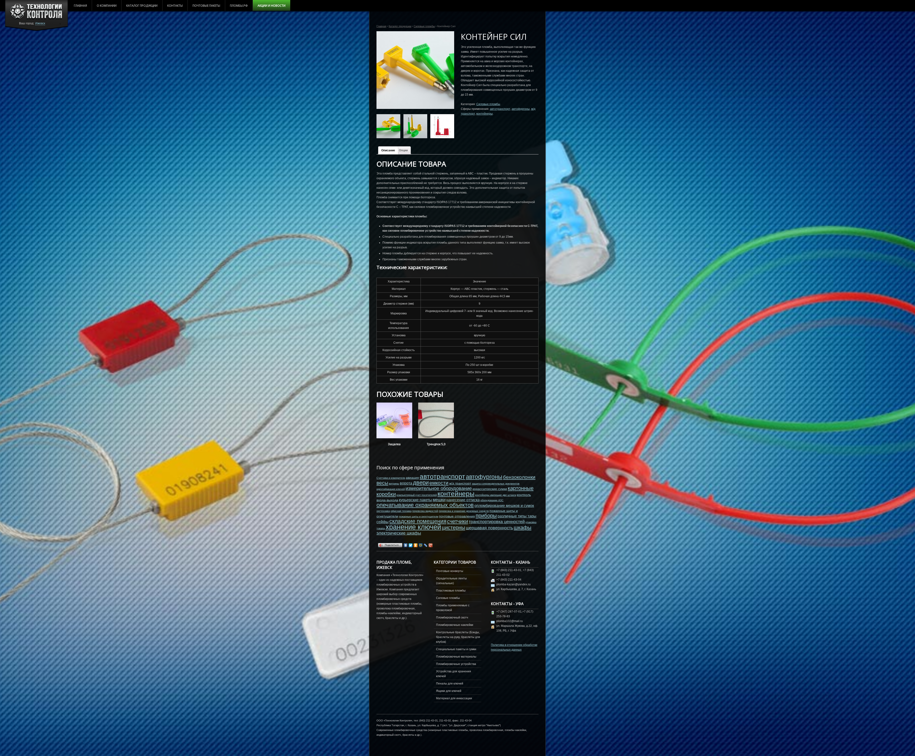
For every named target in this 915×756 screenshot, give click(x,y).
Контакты (175, 6)
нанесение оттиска (463, 500)
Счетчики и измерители (390, 477)
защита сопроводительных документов (495, 483)
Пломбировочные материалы (456, 656)
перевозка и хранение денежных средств (464, 511)
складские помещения (417, 521)
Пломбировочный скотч (452, 617)
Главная (80, 6)
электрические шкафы (398, 533)
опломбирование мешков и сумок (504, 505)
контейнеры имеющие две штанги (495, 495)
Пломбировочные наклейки (454, 625)
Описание (388, 150)
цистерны (453, 528)
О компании (107, 6)
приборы (486, 516)
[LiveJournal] (425, 545)
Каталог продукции (142, 6)
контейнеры (484, 113)
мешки (439, 499)
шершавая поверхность (489, 528)
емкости (438, 482)
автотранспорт (500, 109)
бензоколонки (519, 477)
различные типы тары (517, 516)
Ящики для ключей (448, 691)
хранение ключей (413, 527)
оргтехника (383, 511)
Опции (403, 150)
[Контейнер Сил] (415, 70)
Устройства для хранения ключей (453, 674)
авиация (412, 478)
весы (382, 482)
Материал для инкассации (454, 698)
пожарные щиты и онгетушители (418, 516)
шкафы (522, 528)
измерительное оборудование (439, 488)
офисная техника (401, 511)
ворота (406, 483)
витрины (394, 483)
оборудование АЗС (491, 500)
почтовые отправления (457, 516)
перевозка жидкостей (425, 511)
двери (421, 482)
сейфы (382, 522)
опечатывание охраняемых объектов (425, 505)
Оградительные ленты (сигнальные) (451, 581)
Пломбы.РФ (239, 6)
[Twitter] (410, 545)
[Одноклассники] (415, 545)
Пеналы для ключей (449, 683)
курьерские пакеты (415, 500)
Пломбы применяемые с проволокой (452, 608)
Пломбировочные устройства (456, 664)
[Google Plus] (430, 545)
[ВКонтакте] (405, 545)
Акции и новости (271, 6)
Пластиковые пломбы (451, 590)
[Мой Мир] (420, 545)
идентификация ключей (390, 489)
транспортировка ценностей (497, 521)
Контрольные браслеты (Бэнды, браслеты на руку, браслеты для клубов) (458, 637)
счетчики (457, 521)
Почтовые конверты (449, 571)
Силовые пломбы (424, 26)
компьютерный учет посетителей (416, 495)
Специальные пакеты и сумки (456, 649)
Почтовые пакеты (206, 6)
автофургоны (521, 109)
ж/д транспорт (460, 483)
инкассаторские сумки (490, 489)
